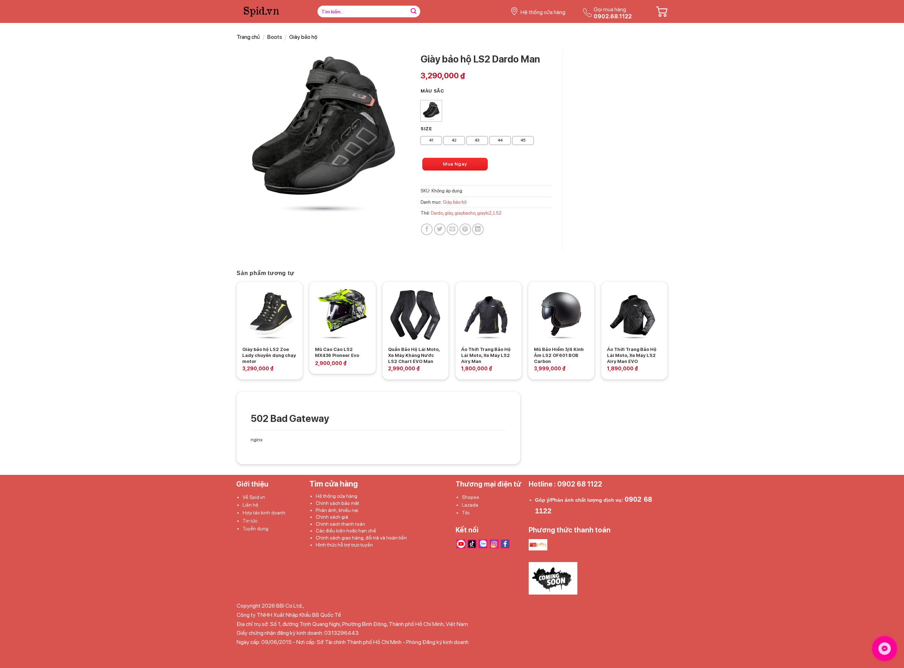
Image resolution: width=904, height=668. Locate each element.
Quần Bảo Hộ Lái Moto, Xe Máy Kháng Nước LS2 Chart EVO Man (414, 355)
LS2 (497, 213)
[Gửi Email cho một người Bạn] (452, 229)
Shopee (470, 497)
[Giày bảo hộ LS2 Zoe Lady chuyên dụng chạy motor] (269, 314)
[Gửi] (414, 12)
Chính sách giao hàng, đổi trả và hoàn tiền (361, 538)
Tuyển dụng (255, 528)
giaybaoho (464, 213)
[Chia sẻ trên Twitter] (440, 229)
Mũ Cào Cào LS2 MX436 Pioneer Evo (337, 352)
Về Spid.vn (254, 497)
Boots (274, 37)
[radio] (431, 110)
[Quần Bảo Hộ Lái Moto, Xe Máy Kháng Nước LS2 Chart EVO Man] (415, 314)
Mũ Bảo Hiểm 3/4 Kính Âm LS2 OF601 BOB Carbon (559, 355)
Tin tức (250, 521)
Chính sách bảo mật (337, 503)
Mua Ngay (455, 164)
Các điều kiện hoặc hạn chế (346, 530)
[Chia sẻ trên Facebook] (427, 229)
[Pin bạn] (465, 229)
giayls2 (484, 213)
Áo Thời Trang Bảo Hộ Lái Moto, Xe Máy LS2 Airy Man (486, 355)
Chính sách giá (332, 517)
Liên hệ (250, 505)
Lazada (470, 505)
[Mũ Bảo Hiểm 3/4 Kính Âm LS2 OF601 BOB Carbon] (561, 314)
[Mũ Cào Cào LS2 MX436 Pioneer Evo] (342, 314)
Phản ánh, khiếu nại (337, 510)
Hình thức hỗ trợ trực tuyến (344, 545)
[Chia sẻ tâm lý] (478, 229)
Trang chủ (248, 37)
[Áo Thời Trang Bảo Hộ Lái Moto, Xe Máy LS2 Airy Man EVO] (634, 314)
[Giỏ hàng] (661, 11)
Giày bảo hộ (303, 37)
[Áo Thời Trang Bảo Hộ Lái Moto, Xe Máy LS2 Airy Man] (488, 314)
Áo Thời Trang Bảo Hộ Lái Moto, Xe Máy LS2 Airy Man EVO (631, 355)
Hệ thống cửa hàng (336, 496)
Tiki (466, 512)
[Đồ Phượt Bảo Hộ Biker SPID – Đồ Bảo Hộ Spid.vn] (269, 11)
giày (449, 213)
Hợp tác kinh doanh (264, 512)
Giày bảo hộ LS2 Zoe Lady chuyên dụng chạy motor (269, 355)
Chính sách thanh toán (340, 524)
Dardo (437, 213)
